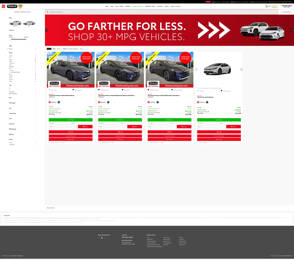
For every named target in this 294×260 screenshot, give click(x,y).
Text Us (70, 132)
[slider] (10, 39)
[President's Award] (20, 6)
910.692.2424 (216, 1)
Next (293, 30)
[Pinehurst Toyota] (12, 6)
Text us (208, 1)
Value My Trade (70, 139)
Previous (46, 30)
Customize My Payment (71, 136)
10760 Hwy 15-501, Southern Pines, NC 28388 (281, 1)
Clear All (49, 48)
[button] (93, 69)
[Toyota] (3, 6)
